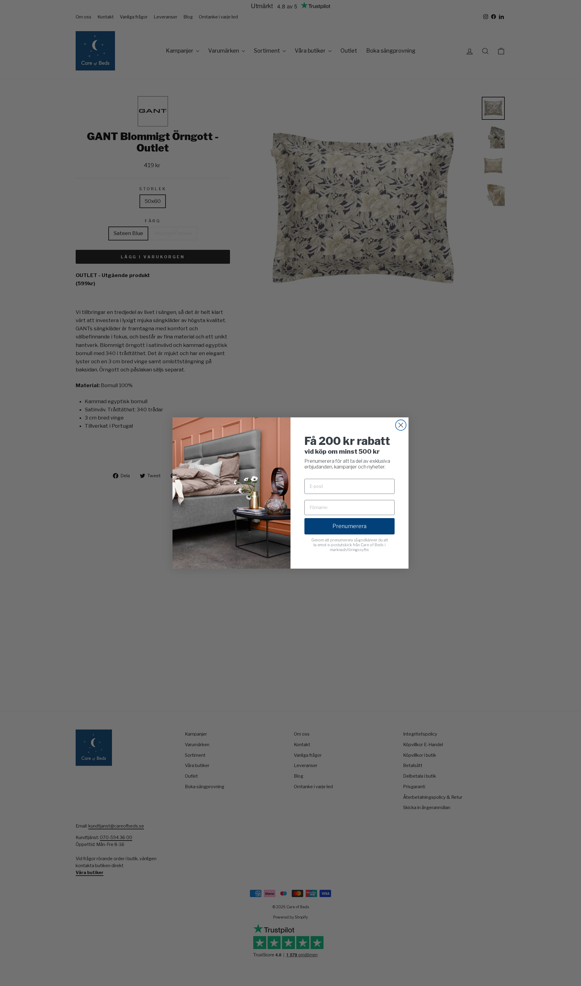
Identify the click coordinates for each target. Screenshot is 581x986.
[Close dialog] (401, 425)
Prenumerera (349, 526)
